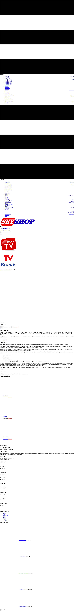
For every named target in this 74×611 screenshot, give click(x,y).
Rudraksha (6, 520)
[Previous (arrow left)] (0, 610)
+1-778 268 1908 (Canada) (5, 230)
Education (4, 513)
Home (1, 269)
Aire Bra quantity (5, 326)
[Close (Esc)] (0, 609)
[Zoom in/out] (4, 609)
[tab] (38, 339)
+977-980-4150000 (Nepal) (5, 228)
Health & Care (7, 269)
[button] (1, 328)
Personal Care (5, 518)
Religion (4, 519)
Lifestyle (4, 517)
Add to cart (10, 418)
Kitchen (4, 516)
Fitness (4, 514)
